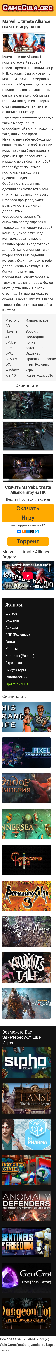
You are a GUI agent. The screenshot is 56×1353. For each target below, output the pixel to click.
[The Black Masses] (26, 931)
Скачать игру (28, 513)
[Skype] (37, 531)
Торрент (28, 541)
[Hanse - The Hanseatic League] (26, 1098)
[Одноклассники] (24, 531)
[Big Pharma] (26, 1134)
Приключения (16, 684)
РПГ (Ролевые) (17, 635)
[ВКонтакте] (19, 531)
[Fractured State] (26, 1170)
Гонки (10, 642)
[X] (32, 531)
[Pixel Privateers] (26, 752)
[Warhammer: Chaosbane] (26, 1003)
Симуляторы (15, 670)
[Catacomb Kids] (26, 860)
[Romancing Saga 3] (26, 896)
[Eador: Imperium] (26, 788)
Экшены (12, 620)
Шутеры (11, 613)
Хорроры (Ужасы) (19, 656)
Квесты (11, 649)
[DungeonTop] (26, 1313)
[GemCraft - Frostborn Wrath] (26, 1278)
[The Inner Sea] (26, 824)
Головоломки (16, 677)
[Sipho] (26, 1062)
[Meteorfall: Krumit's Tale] (26, 967)
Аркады (11, 628)
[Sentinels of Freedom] (26, 1242)
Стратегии (13, 663)
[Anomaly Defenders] (26, 1206)
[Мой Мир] (28, 531)
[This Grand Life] (26, 717)
